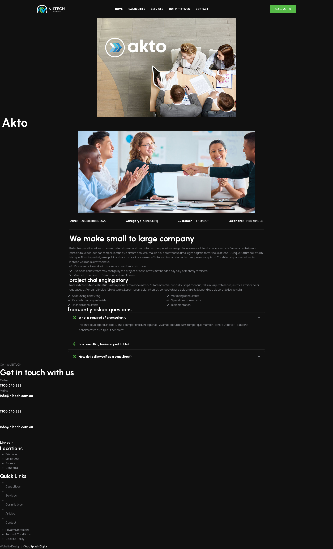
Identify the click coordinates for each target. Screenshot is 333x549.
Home (119, 9)
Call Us (281, 9)
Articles (10, 513)
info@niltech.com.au (16, 396)
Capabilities (136, 9)
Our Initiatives (179, 9)
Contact (202, 9)
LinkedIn (6, 442)
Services (157, 9)
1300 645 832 (11, 385)
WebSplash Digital (35, 546)
